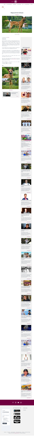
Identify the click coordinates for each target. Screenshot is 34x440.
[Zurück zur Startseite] (2, 7)
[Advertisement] (26, 42)
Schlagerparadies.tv (9, 4)
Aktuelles (8, 37)
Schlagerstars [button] (19, 4)
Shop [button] (22, 4)
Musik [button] (4, 4)
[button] (4, 8)
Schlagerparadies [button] (26, 4)
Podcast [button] (31, 4)
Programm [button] (14, 4)
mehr (17, 96)
